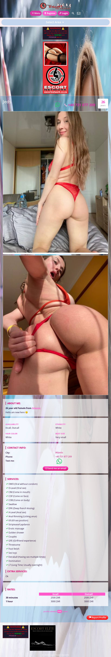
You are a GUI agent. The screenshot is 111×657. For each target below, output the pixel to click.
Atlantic (36, 408)
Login (65, 13)
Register (51, 13)
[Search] (73, 13)
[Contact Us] (78, 13)
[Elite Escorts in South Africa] (43, 649)
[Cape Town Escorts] (55, 6)
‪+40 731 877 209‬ (81, 104)
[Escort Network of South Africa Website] (55, 93)
